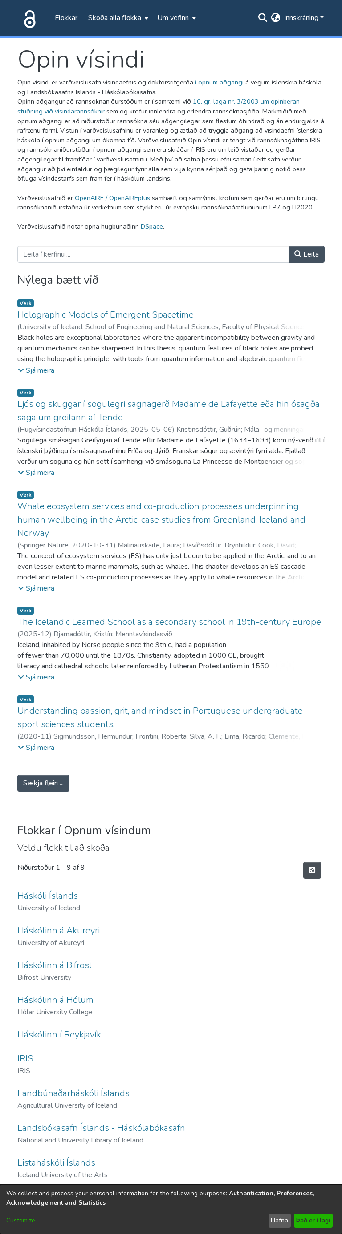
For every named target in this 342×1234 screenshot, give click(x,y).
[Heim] (28, 17)
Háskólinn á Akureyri (58, 930)
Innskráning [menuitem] (301, 18)
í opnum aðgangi (219, 82)
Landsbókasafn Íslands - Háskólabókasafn (101, 1128)
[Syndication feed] (312, 870)
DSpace (152, 226)
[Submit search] (263, 17)
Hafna (279, 1220)
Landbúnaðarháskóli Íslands (73, 1093)
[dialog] (171, 1209)
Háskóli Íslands (47, 896)
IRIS (25, 1059)
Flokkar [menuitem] (66, 18)
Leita (310, 254)
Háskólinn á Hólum (55, 1000)
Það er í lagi (313, 1220)
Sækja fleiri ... (43, 783)
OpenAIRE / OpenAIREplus (112, 197)
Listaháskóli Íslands (56, 1163)
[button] (36, 370)
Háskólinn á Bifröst (54, 965)
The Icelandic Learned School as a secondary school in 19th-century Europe (169, 622)
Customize (20, 1220)
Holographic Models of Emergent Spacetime (105, 315)
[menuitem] (117, 18)
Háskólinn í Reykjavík (59, 1035)
